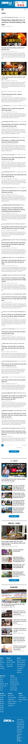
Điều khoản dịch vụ (19, 738)
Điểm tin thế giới (4, 607)
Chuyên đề (19, 670)
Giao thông (2, 668)
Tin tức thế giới (10, 660)
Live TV (15, 461)
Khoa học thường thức (23, 699)
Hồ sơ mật (3, 302)
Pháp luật (2, 666)
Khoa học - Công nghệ (5, 51)
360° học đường (13, 690)
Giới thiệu (19, 734)
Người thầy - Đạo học (14, 682)
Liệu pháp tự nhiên (11, 703)
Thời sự (14, 624)
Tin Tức (2, 482)
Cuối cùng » (19, 447)
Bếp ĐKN (1, 699)
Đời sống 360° (3, 695)
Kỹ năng (1, 705)
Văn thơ (1, 688)
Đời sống (3, 26)
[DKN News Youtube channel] (18, 5)
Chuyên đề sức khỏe (12, 697)
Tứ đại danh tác (20, 668)
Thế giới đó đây (10, 666)
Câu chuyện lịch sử (21, 666)
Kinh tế (1, 660)
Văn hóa (19, 658)
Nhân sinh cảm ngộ (21, 662)
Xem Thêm (14, 451)
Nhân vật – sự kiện (14, 523)
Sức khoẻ (2, 711)
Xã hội (1, 664)
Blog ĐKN (2, 707)
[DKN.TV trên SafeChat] (16, 3)
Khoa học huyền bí (22, 697)
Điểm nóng (15, 615)
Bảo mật (19, 739)
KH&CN (20, 693)
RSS (18, 736)
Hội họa (1, 680)
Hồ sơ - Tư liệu (9, 664)
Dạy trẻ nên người (13, 688)
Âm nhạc (2, 678)
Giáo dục (12, 676)
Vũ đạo (1, 690)
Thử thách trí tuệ (13, 678)
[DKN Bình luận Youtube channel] (21, 5)
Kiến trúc (2, 682)
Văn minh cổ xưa (3, 686)
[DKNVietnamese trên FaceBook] (17, 3)
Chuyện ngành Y (11, 699)
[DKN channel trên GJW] (22, 3)
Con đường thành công (14, 684)
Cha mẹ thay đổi (13, 686)
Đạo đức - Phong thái (21, 660)
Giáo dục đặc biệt (13, 680)
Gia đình (1, 697)
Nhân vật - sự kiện (5, 546)
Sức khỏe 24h (11, 705)
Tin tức (20, 701)
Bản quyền (19, 741)
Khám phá (2, 703)
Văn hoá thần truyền (21, 664)
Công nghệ (3, 161)
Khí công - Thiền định (12, 701)
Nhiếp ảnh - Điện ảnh (4, 684)
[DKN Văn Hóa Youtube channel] (23, 5)
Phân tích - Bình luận (11, 662)
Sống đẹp (2, 701)
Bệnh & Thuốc (11, 695)
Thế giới (15, 633)
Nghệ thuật (19, 672)
